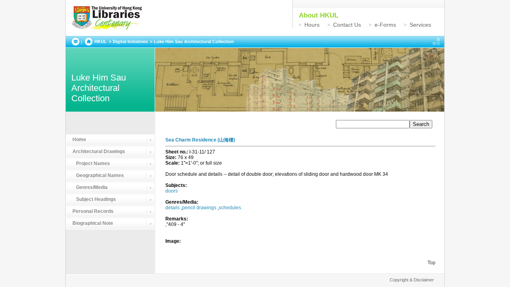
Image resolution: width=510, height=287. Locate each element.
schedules (230, 207)
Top (431, 262)
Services (420, 25)
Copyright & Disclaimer (412, 279)
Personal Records (93, 211)
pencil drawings (199, 207)
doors (171, 191)
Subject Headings (94, 199)
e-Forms (385, 25)
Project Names (91, 163)
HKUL (100, 41)
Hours (312, 25)
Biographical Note (93, 223)
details (172, 207)
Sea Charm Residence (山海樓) (200, 140)
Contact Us (347, 25)
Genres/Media (90, 187)
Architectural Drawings (99, 151)
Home (79, 139)
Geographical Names (98, 175)
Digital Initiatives (130, 41)
